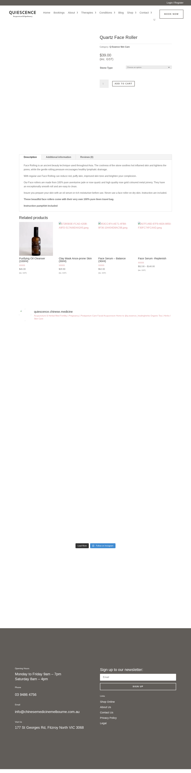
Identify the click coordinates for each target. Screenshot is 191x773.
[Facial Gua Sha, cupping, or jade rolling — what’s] (37, 356)
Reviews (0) (86, 157)
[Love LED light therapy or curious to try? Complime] (153, 364)
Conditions (105, 12)
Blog (121, 12)
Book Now (171, 14)
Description (30, 157)
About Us (105, 707)
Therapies (87, 12)
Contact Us (106, 712)
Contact (144, 12)
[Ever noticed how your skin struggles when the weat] (37, 417)
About (71, 12)
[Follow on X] (172, 715)
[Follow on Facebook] (172, 709)
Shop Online (107, 701)
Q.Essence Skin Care (120, 47)
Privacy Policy (108, 717)
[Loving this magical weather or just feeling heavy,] (114, 474)
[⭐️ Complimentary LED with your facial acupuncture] (76, 334)
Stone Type (106, 68)
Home (46, 12)
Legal (103, 723)
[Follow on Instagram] (172, 720)
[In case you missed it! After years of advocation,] (114, 362)
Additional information (58, 157)
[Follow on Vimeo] (172, 726)
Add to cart (123, 83)
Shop (130, 12)
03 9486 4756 (25, 695)
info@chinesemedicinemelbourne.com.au (47, 712)
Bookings (59, 12)
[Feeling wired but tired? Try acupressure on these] (153, 459)
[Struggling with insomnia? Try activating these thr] (76, 415)
